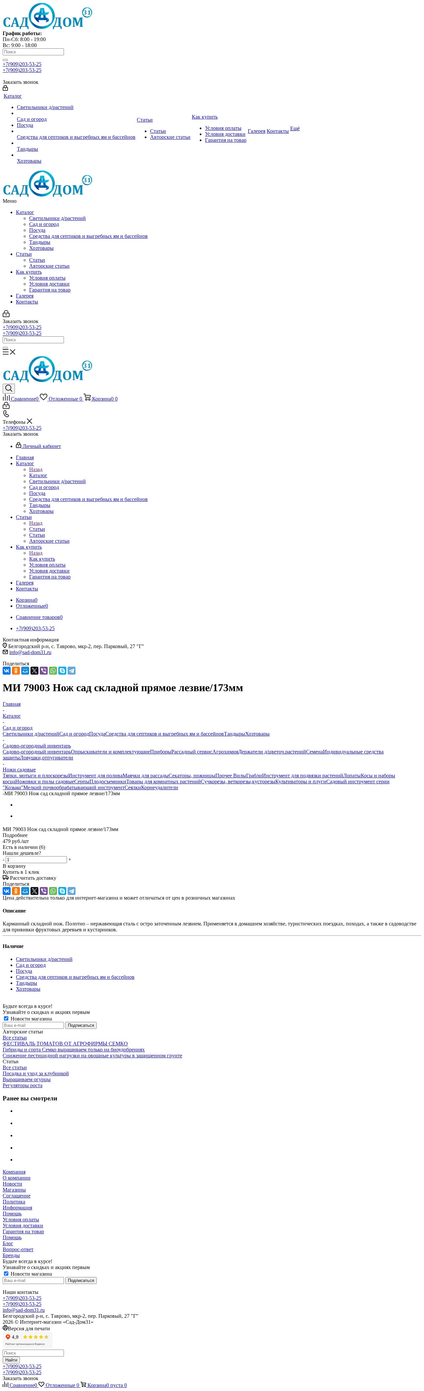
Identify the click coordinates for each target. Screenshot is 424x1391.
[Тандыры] (76, 143)
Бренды (11, 1255)
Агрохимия (225, 751)
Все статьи (15, 1037)
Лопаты (352, 775)
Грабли (254, 775)
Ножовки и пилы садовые (44, 781)
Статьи (24, 254)
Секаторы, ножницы (192, 775)
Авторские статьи (49, 266)
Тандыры (39, 242)
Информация (17, 1207)
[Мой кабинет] (5, 89)
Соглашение (16, 1195)
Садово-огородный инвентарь (37, 751)
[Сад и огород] (76, 113)
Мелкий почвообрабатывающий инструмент (74, 787)
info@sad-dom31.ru (30, 652)
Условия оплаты (47, 278)
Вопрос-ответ (18, 1249)
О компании (16, 1178)
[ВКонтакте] (7, 671)
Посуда (37, 230)
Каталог (25, 212)
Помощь (12, 1213)
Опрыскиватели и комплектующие (110, 751)
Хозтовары (41, 248)
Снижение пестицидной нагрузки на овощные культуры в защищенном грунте (92, 1055)
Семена (314, 751)
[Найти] (5, 60)
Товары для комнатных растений (163, 781)
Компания (14, 1172)
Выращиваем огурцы (27, 1079)
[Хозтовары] (76, 155)
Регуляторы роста (22, 1085)
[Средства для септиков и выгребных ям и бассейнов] (76, 131)
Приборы (160, 751)
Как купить (29, 272)
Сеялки (133, 787)
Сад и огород (44, 224)
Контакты (27, 302)
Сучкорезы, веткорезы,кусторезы (238, 781)
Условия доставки (49, 284)
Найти (11, 1360)
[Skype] (62, 671)
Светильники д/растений (57, 218)
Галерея (24, 296)
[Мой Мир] (25, 671)
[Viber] (44, 671)
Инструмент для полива (95, 775)
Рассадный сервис (191, 751)
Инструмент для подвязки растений (302, 775)
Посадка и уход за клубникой (36, 1073)
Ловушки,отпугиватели (46, 757)
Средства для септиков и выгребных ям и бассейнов (88, 236)
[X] (34, 671)
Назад (35, 469)
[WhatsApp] (53, 671)
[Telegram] (72, 671)
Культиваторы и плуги (300, 781)
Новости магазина (30, 1019)
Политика (14, 1201)
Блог (8, 1243)
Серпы (81, 781)
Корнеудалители (159, 787)
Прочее (224, 775)
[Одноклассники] (16, 671)
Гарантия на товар (50, 290)
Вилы (239, 775)
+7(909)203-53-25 (22, 64)
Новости (12, 1184)
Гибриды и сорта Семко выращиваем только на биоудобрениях (74, 1049)
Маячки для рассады (146, 775)
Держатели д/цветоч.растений (272, 751)
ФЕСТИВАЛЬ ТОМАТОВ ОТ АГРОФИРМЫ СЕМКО (65, 1043)
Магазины (14, 1190)
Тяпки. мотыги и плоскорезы (35, 775)
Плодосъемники (107, 781)
